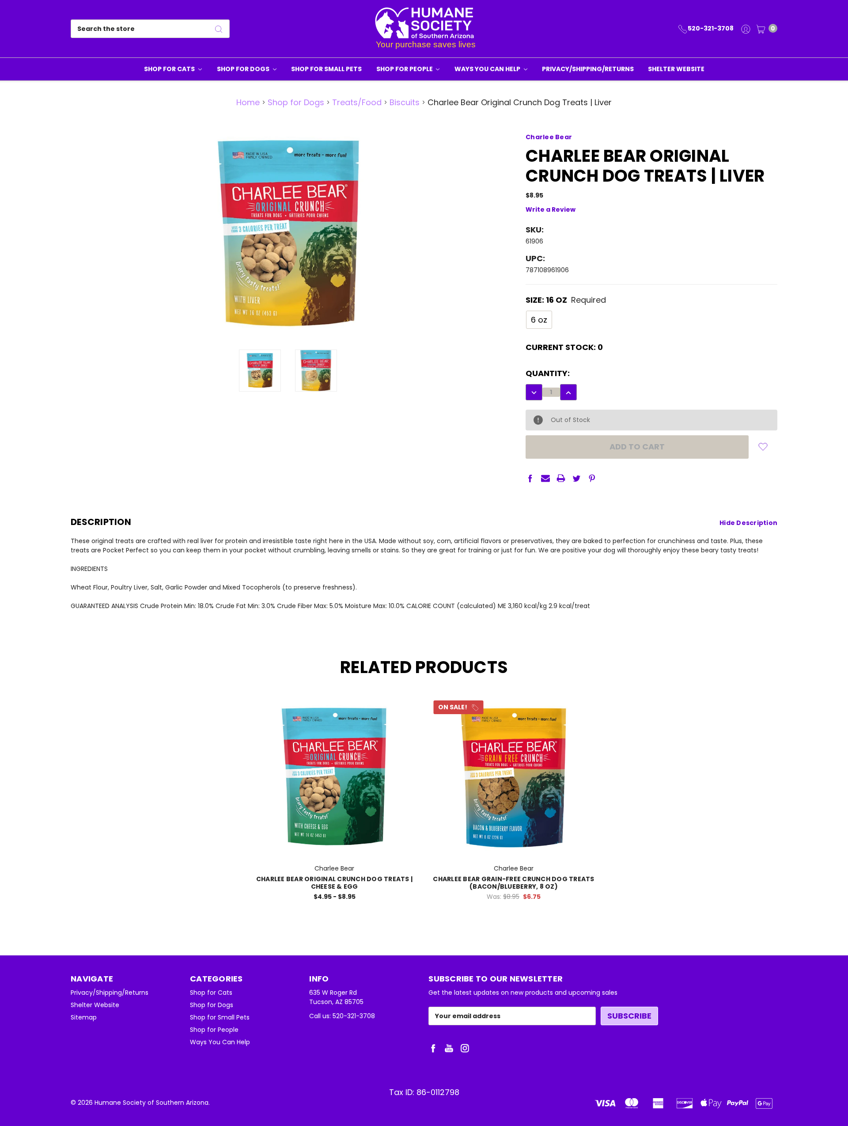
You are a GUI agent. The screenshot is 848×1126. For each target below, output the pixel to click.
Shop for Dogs (244, 69)
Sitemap (84, 1017)
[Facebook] (530, 478)
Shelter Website (676, 69)
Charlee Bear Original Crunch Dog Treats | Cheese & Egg (334, 883)
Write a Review (550, 209)
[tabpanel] (334, 802)
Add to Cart (513, 844)
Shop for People (405, 69)
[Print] (560, 478)
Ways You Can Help (488, 69)
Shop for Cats (170, 69)
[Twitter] (576, 478)
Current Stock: (564, 347)
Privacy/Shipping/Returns (588, 69)
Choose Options (334, 844)
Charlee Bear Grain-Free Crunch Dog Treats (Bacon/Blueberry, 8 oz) (513, 883)
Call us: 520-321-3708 (342, 1016)
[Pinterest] (591, 478)
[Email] (545, 478)
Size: (566, 299)
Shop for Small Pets (326, 69)
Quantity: (548, 373)
